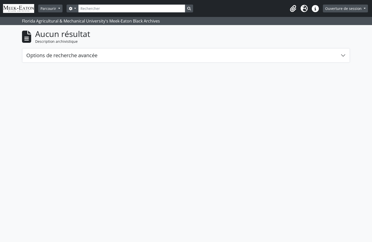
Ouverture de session (344, 8)
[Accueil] (20, 8)
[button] (293, 8)
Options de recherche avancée (61, 55)
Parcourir (48, 8)
